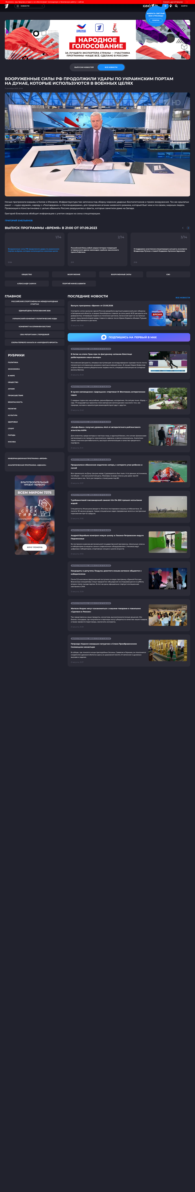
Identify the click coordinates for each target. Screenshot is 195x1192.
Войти (184, 6)
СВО (168, 274)
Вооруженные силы (121, 274)
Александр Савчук (26, 284)
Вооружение (74, 274)
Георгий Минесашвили (74, 284)
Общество (27, 274)
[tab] (84, 67)
